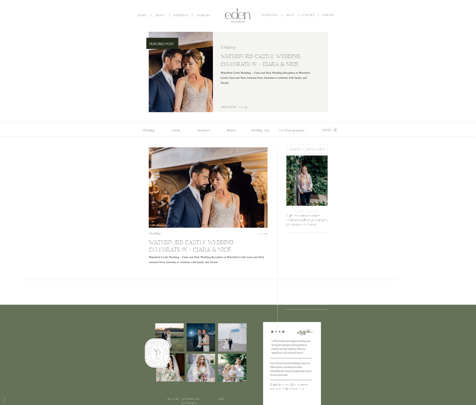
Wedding (228, 47)
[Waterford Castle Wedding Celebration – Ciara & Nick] (242, 107)
